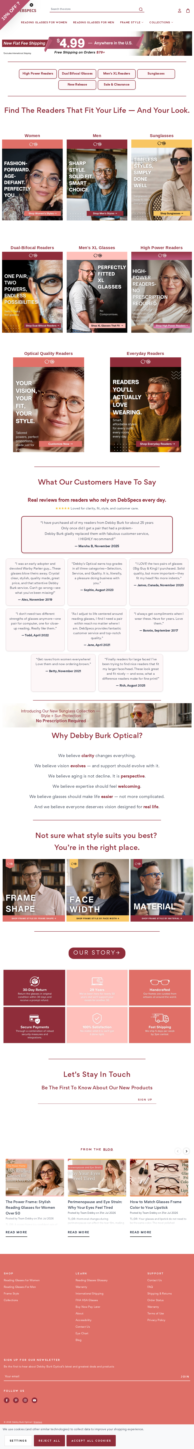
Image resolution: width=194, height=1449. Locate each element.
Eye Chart (82, 1333)
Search (140, 9)
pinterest (16, 1400)
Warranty (81, 1287)
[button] (97, 43)
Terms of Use (155, 1313)
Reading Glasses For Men (93, 22)
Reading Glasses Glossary (92, 1280)
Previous (178, 1151)
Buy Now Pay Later (88, 1307)
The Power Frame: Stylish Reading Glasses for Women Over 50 (30, 1207)
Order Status (155, 1300)
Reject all (49, 1440)
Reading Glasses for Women (44, 22)
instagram (25, 1400)
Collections (159, 22)
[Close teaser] (31, 5)
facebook (6, 1400)
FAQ (150, 1287)
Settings (18, 1440)
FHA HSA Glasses (87, 1300)
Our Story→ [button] (97, 953)
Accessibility (84, 1320)
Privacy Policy (156, 1320)
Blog (108, 1149)
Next (186, 1151)
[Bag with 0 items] (188, 10)
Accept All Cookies (91, 1440)
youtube (34, 1400)
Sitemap (38, 1422)
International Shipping (89, 1294)
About (80, 1313)
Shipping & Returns (159, 1294)
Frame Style (130, 22)
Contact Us (83, 1327)
